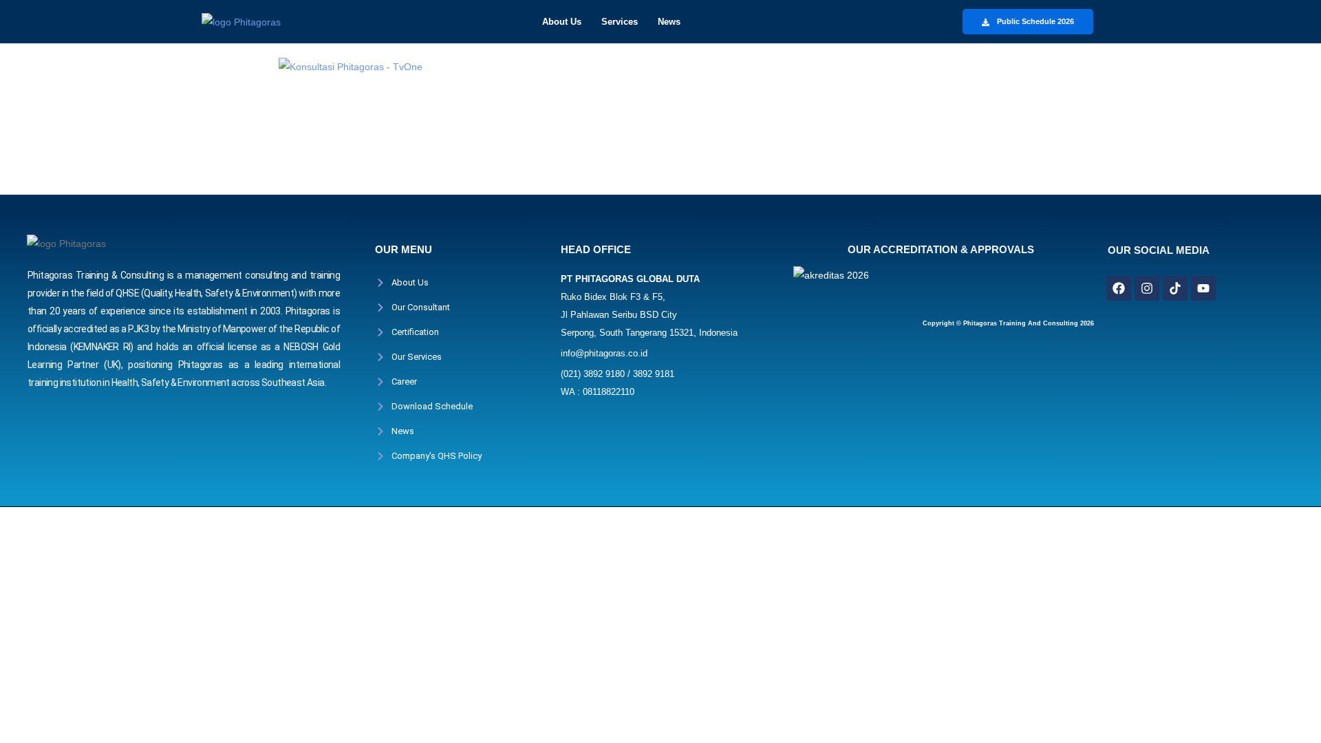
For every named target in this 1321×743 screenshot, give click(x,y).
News (669, 22)
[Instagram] (1147, 288)
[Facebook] (1118, 288)
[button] (565, 21)
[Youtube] (1203, 288)
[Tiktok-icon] (1175, 288)
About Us (561, 22)
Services (619, 22)
